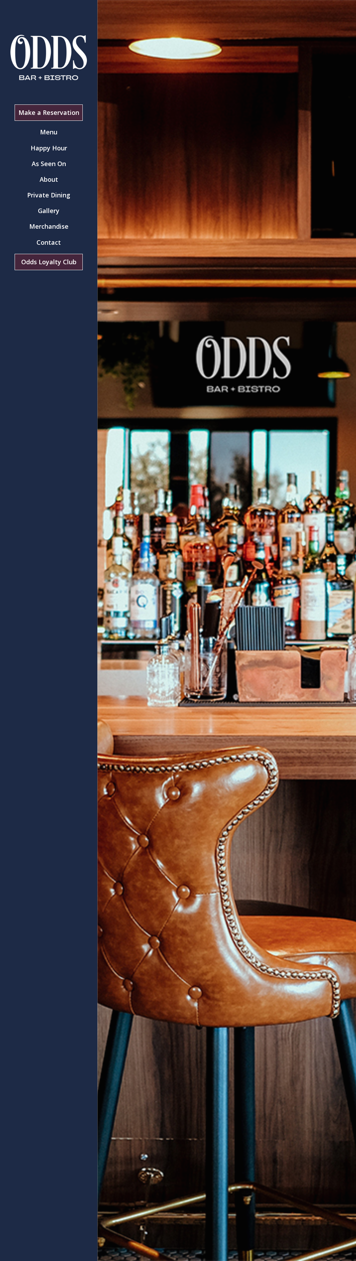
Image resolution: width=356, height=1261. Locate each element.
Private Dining (48, 195)
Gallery (48, 210)
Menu (48, 132)
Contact (49, 242)
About (49, 179)
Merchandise (48, 226)
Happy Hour (49, 148)
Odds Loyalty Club (48, 262)
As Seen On (49, 163)
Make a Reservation (48, 112)
